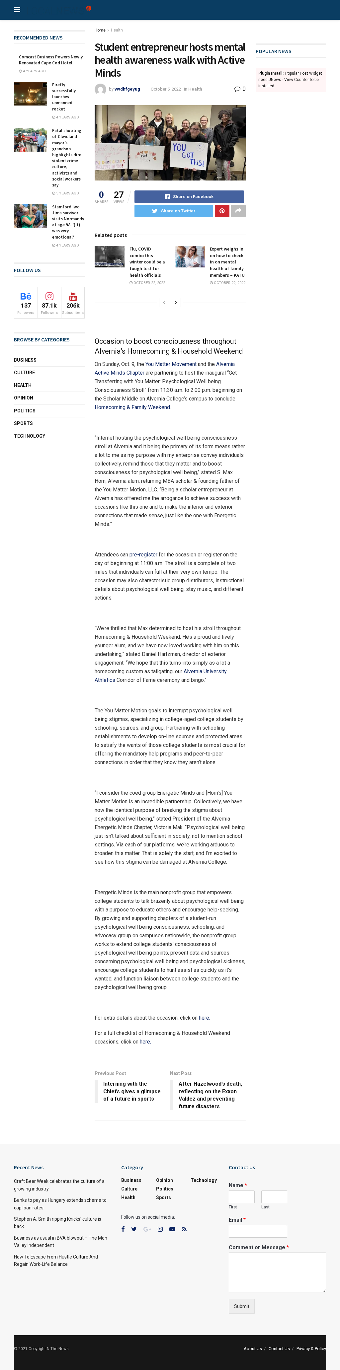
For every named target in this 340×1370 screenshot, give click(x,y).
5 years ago (67, 193)
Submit (241, 1306)
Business (25, 360)
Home (100, 30)
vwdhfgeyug (127, 89)
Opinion (23, 397)
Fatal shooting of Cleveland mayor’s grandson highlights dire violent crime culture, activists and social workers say (66, 158)
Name (238, 1185)
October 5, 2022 (166, 89)
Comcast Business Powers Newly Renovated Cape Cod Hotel (51, 60)
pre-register (143, 554)
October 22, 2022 (148, 283)
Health (117, 30)
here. (204, 1018)
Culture (24, 372)
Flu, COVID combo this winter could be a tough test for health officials (147, 262)
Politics (25, 410)
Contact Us (279, 1348)
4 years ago (34, 71)
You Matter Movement (171, 364)
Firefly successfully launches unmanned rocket (64, 97)
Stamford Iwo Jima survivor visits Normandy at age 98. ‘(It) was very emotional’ (68, 222)
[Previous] (164, 302)
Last (265, 1206)
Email (237, 1220)
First (233, 1206)
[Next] (176, 302)
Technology (29, 436)
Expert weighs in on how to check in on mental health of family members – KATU (227, 262)
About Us (253, 1348)
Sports (23, 423)
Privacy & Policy (311, 1348)
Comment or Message (259, 1247)
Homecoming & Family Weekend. (133, 407)
